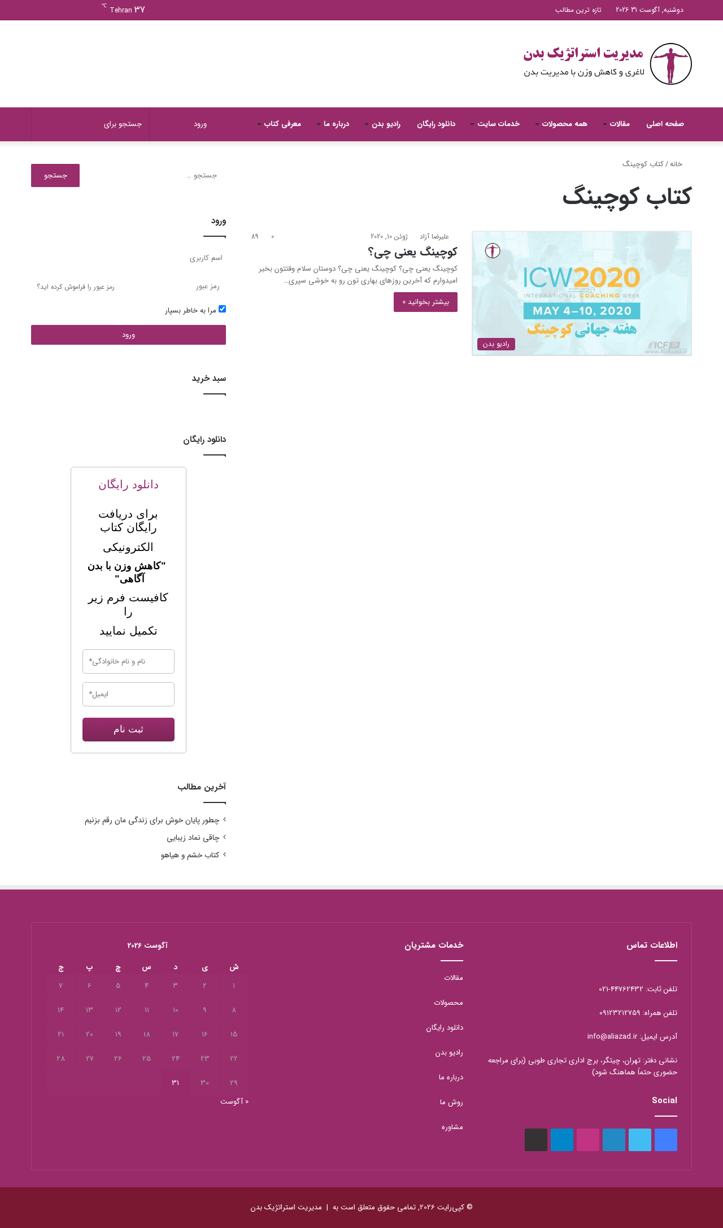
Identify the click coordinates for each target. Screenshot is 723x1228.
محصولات (448, 1003)
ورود (128, 335)
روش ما (451, 1102)
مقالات (620, 124)
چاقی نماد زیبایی (193, 838)
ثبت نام (128, 729)
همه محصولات (564, 124)
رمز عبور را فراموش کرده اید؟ (76, 286)
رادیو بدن (386, 124)
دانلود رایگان (436, 124)
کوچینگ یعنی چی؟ (413, 252)
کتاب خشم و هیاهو (190, 855)
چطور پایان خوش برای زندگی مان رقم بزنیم (152, 820)
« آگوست (234, 1102)
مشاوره (452, 1127)
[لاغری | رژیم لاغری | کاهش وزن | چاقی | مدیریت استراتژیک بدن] (607, 64)
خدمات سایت (498, 124)
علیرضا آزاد (434, 236)
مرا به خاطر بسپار (192, 310)
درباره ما (336, 124)
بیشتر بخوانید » (425, 302)
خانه (677, 164)
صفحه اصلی (665, 124)
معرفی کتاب (282, 124)
